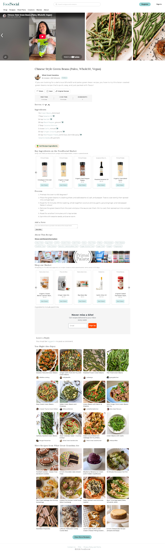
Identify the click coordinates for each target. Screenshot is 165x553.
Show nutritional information (46, 239)
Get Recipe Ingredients (48, 146)
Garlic (47, 129)
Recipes (12, 10)
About (46, 10)
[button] (129, 172)
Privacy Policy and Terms (92, 547)
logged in (51, 341)
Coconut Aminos (50, 125)
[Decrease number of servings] (45, 106)
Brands (39, 10)
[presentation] (2, 35)
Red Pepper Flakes (50, 135)
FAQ (79, 547)
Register (145, 4)
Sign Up (92, 325)
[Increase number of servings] (48, 106)
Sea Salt (46, 119)
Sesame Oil (47, 116)
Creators (31, 10)
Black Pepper (49, 122)
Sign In (159, 4)
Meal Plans (21, 10)
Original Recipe (63, 91)
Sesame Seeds (44, 138)
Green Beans (46, 113)
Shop (5, 10)
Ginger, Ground (49, 132)
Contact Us (71, 547)
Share (41, 91)
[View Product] (53, 116)
